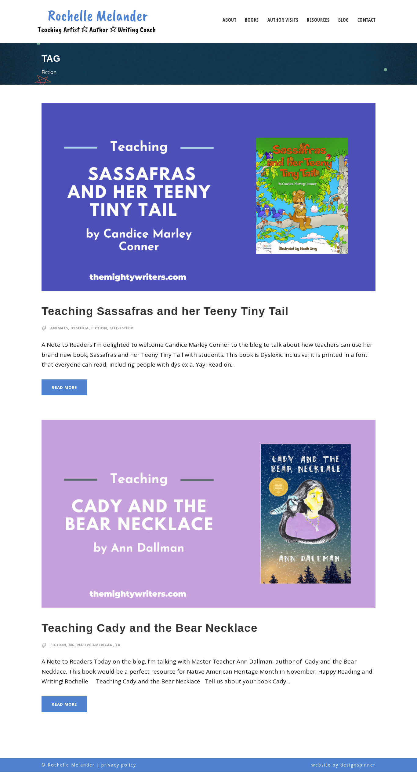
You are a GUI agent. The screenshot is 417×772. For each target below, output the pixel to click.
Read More (64, 387)
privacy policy (118, 765)
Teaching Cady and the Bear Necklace (150, 628)
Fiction (99, 328)
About (230, 19)
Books (252, 19)
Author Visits (283, 19)
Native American (95, 644)
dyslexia (80, 328)
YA (118, 644)
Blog (343, 19)
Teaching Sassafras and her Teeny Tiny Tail (165, 311)
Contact (366, 19)
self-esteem (122, 328)
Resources (318, 19)
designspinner (357, 765)
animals (59, 328)
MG (72, 644)
